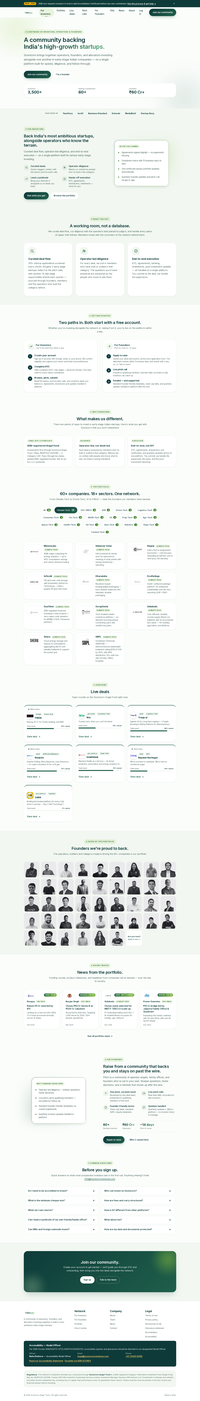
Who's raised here (139, 1139)
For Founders (99, 12)
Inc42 (81, 113)
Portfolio (61, 10)
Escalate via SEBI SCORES (78, 1361)
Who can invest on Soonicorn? (120, 1190)
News (121, 10)
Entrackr (116, 113)
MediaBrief (130, 113)
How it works (81, 1328)
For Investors (45, 12)
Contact (113, 1328)
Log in (141, 12)
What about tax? (113, 1219)
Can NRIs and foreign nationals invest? (49, 1229)
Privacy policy (151, 1319)
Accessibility (151, 1336)
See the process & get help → (141, 3)
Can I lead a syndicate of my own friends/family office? (57, 1219)
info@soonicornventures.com (99, 1179)
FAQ (112, 10)
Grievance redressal (154, 1328)
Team (112, 1319)
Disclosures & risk (153, 1324)
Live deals (72, 12)
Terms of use (151, 1315)
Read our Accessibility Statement (46, 1361)
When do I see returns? (40, 1210)
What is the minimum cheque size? (46, 1200)
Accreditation (151, 1332)
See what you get (36, 195)
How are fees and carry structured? (123, 1200)
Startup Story (148, 113)
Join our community (37, 74)
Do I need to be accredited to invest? (47, 1190)
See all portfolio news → (100, 1036)
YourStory (68, 113)
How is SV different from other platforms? (126, 1210)
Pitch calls (84, 12)
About (132, 10)
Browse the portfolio (64, 195)
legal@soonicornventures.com (93, 1356)
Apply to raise (114, 1139)
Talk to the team (108, 1279)
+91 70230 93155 (134, 1356)
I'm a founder (63, 74)
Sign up (87, 1279)
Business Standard (98, 113)
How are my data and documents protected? (128, 1229)
